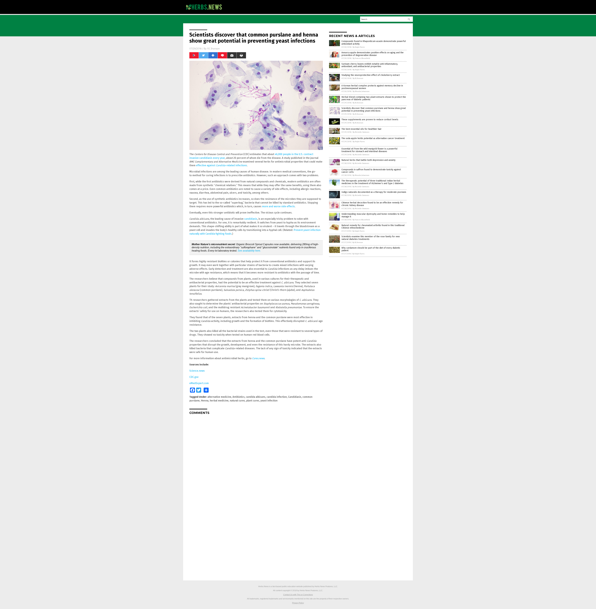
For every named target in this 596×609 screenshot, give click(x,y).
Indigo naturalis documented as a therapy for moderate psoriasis (373, 192)
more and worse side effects (278, 206)
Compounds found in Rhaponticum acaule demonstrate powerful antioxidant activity (373, 42)
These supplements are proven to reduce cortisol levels (369, 119)
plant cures (252, 400)
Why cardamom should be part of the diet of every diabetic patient (370, 249)
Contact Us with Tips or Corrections (298, 595)
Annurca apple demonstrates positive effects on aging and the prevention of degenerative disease (372, 54)
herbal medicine (219, 400)
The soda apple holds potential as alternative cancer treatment (373, 138)
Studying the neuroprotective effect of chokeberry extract (370, 75)
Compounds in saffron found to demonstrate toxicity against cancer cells (371, 171)
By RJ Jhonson (358, 78)
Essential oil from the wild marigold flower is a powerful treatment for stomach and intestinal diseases (369, 150)
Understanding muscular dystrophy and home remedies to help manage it (373, 215)
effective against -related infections (221, 165)
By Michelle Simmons (361, 132)
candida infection (277, 396)
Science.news (197, 370)
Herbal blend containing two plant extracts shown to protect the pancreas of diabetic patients (373, 98)
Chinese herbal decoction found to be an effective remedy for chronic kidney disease (372, 204)
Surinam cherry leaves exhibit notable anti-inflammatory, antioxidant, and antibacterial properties (369, 65)
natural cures (237, 400)
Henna (204, 400)
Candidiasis (294, 396)
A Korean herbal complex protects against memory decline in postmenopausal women (372, 87)
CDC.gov (194, 376)
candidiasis (250, 218)
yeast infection (269, 400)
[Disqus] (256, 456)
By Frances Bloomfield (361, 58)
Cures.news (258, 358)
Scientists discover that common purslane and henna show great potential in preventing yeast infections (373, 109)
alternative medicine (219, 396)
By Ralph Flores (359, 47)
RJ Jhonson (213, 48)
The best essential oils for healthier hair (361, 129)
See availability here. (249, 250)
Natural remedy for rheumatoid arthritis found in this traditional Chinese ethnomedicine (373, 226)
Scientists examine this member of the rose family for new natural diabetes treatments (370, 237)
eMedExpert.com (199, 383)
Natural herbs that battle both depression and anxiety (368, 160)
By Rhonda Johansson (361, 91)
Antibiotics (239, 396)
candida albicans (255, 396)
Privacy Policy (298, 603)
